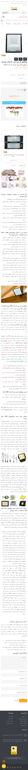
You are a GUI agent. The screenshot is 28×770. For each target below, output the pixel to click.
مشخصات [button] (13, 165)
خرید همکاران (24, 726)
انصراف (16, 700)
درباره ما (11, 716)
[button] (3, 17)
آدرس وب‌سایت (23, 685)
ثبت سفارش (24, 716)
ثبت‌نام (2, 1)
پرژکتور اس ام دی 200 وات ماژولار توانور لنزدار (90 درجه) (14, 155)
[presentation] (26, 43)
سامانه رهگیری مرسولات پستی (14, 758)
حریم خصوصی (9, 723)
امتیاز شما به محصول (22, 692)
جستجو (4, 13)
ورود (6, 1)
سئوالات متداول (23, 723)
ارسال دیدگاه (23, 700)
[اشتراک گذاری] (16, 59)
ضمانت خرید (10, 721)
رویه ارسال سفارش (23, 719)
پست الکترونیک (23, 678)
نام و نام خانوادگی (22, 671)
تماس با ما (10, 719)
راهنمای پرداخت (23, 721)
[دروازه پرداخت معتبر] (14, 750)
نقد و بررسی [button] (22, 165)
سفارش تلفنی (13, 103)
